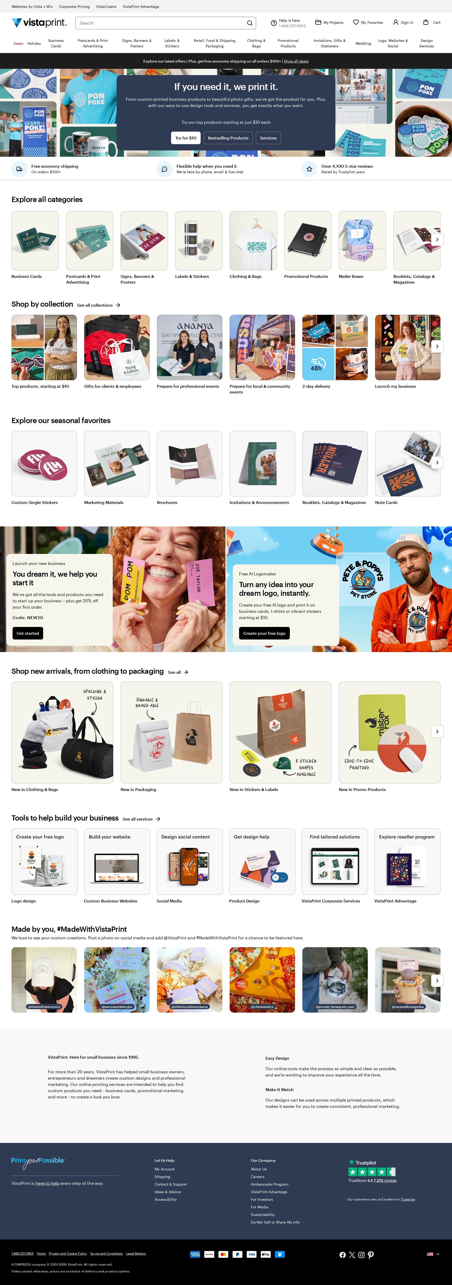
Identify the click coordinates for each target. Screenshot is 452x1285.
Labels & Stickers (192, 276)
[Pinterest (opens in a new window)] (371, 1255)
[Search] (250, 23)
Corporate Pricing (74, 6)
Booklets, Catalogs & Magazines (414, 279)
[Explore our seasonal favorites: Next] (437, 462)
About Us (259, 1169)
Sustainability (263, 1214)
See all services (138, 818)
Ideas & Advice (168, 1191)
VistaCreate (106, 6)
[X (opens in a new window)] (352, 1256)
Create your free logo (264, 633)
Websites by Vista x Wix (32, 6)
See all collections (95, 304)
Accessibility (166, 1199)
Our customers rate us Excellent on (381, 1199)
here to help (47, 1183)
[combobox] (162, 23)
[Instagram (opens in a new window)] (361, 1256)
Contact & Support (171, 1184)
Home (41, 1253)
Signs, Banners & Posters (137, 279)
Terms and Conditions (106, 1253)
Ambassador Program (270, 1184)
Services (268, 137)
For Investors (262, 1199)
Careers (257, 1176)
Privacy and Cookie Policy (68, 1253)
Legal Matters (136, 1253)
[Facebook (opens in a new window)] (343, 1256)
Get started (28, 633)
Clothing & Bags (246, 276)
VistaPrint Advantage (141, 6)
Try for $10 (185, 137)
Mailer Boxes (351, 276)
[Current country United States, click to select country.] (433, 1254)
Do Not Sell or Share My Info (275, 1222)
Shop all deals (296, 61)
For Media (259, 1207)
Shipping (163, 1176)
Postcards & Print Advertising (83, 279)
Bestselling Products (228, 137)
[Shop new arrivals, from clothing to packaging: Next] (437, 731)
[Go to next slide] (437, 239)
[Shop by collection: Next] (437, 346)
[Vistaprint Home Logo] (39, 22)
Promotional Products (306, 276)
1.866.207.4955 (23, 1253)
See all (174, 672)
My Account (165, 1169)
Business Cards (27, 276)
